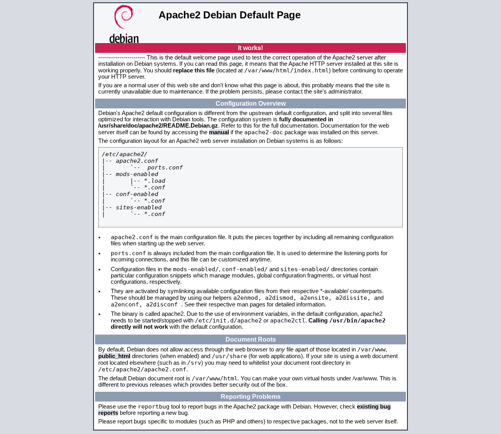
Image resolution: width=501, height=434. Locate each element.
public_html (114, 356)
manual (219, 132)
